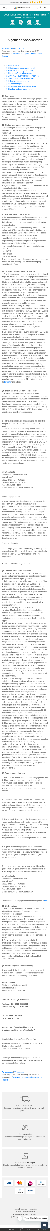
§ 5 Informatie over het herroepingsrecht (22, 76)
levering (7, 382)
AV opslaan (19, 48)
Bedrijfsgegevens (29, 1211)
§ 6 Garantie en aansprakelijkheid (20, 78)
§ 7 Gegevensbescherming (17, 81)
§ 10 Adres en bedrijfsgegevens (19, 89)
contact (16, 1209)
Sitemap (32, 1214)
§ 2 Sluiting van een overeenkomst (20, 68)
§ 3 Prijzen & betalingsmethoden (19, 71)
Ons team (18, 1211)
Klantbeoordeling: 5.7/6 (19, 2)
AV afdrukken (7, 48)
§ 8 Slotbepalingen (14, 84)
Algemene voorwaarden (29, 1209)
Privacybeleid (17, 1217)
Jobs (26, 1214)
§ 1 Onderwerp (12, 65)
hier (45, 901)
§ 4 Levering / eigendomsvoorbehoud (21, 73)
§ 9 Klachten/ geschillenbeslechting (21, 86)
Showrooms (19, 1214)
